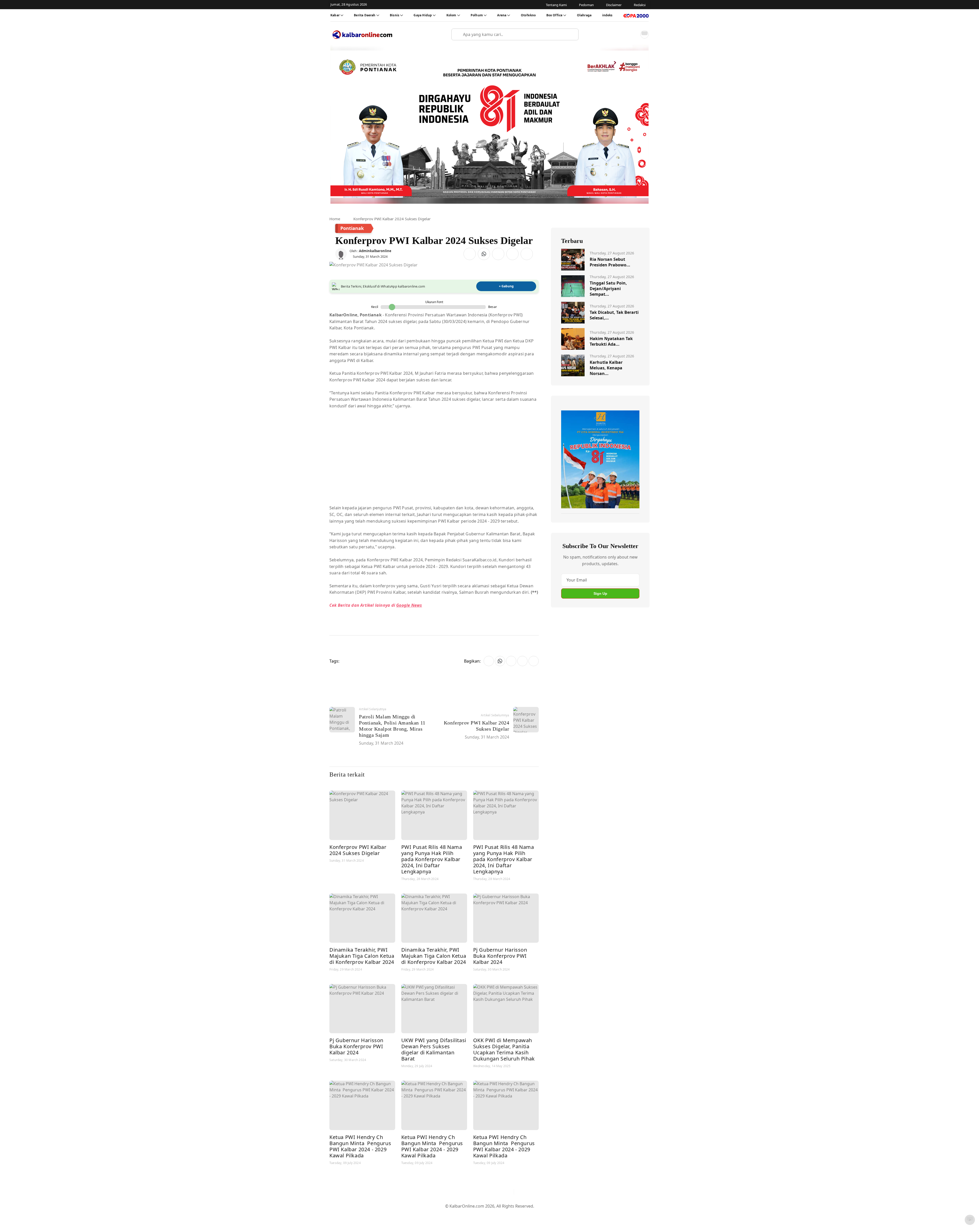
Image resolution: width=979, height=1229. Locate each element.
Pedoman (464, 1214)
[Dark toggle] (644, 34)
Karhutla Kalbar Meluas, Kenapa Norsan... (606, 367)
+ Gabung (506, 286)
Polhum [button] (477, 15)
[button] (633, 34)
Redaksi (510, 1214)
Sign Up (600, 593)
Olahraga (584, 15)
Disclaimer (488, 1214)
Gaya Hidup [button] (423, 15)
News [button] (416, 605)
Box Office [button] (554, 15)
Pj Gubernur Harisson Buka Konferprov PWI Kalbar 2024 (500, 955)
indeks (607, 15)
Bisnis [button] (394, 15)
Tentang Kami (438, 1214)
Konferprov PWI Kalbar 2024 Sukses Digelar (358, 850)
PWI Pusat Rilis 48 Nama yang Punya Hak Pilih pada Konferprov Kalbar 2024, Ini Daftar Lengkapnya (431, 859)
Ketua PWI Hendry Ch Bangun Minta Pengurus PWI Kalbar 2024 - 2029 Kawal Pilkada (360, 1146)
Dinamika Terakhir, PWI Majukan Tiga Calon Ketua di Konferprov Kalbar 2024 (361, 955)
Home (334, 218)
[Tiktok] (507, 1192)
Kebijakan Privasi (538, 1214)
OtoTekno (528, 15)
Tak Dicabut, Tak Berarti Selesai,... (614, 315)
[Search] (572, 34)
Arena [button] (501, 15)
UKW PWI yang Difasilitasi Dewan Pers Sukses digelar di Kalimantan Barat (433, 1049)
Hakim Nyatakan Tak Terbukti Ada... (611, 341)
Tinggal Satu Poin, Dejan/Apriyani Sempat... (608, 288)
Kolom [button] (451, 15)
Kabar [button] (335, 15)
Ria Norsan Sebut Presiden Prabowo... (610, 262)
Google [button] (403, 605)
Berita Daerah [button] (364, 15)
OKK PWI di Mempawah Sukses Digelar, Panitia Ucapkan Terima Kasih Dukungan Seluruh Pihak (504, 1049)
